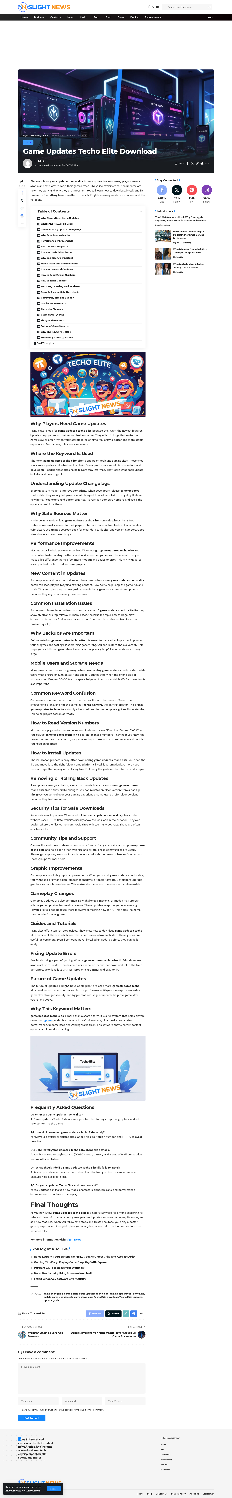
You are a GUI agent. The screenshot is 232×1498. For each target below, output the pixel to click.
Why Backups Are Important (57, 258)
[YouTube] (157, 7)
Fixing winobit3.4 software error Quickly (60, 1278)
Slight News (73, 1239)
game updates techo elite (93, 1293)
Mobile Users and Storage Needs (59, 263)
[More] (207, 163)
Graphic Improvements (54, 303)
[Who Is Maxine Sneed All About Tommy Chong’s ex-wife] (163, 254)
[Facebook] (149, 7)
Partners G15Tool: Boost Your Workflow (59, 1267)
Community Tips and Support (57, 297)
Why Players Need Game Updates (60, 218)
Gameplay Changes (52, 309)
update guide (51, 1300)
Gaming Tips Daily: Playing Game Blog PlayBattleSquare (70, 1262)
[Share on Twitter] (192, 163)
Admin (41, 161)
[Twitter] (153, 7)
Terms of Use (33, 1490)
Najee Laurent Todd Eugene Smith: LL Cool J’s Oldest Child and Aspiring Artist (84, 1256)
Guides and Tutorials (52, 314)
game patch (71, 1293)
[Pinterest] (192, 194)
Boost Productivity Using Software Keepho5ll (63, 1273)
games (49, 1020)
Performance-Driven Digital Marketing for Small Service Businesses (188, 235)
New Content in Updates (55, 246)
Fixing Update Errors (52, 320)
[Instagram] (207, 194)
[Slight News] (44, 7)
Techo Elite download (105, 1297)
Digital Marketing (182, 242)
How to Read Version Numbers (58, 275)
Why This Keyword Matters (56, 331)
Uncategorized (162, 225)
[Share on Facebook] (187, 163)
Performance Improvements (57, 240)
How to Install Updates (54, 280)
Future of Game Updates (55, 326)
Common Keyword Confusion (57, 269)
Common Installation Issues (56, 252)
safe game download (80, 1297)
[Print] (202, 163)
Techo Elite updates (130, 1297)
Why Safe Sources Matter (55, 235)
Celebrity (178, 257)
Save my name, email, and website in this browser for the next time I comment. (63, 1409)
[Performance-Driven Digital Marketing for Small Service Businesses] (163, 236)
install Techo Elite (134, 1293)
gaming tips (116, 1293)
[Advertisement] (116, 44)
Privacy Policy (13, 1490)
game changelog (53, 1293)
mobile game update (55, 1297)
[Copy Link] (197, 163)
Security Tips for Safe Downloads (60, 292)
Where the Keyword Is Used (57, 223)
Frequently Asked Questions (57, 337)
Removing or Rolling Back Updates (60, 286)
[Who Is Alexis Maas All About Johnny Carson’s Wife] (163, 269)
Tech (28, 142)
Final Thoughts (45, 343)
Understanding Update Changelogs (61, 229)
